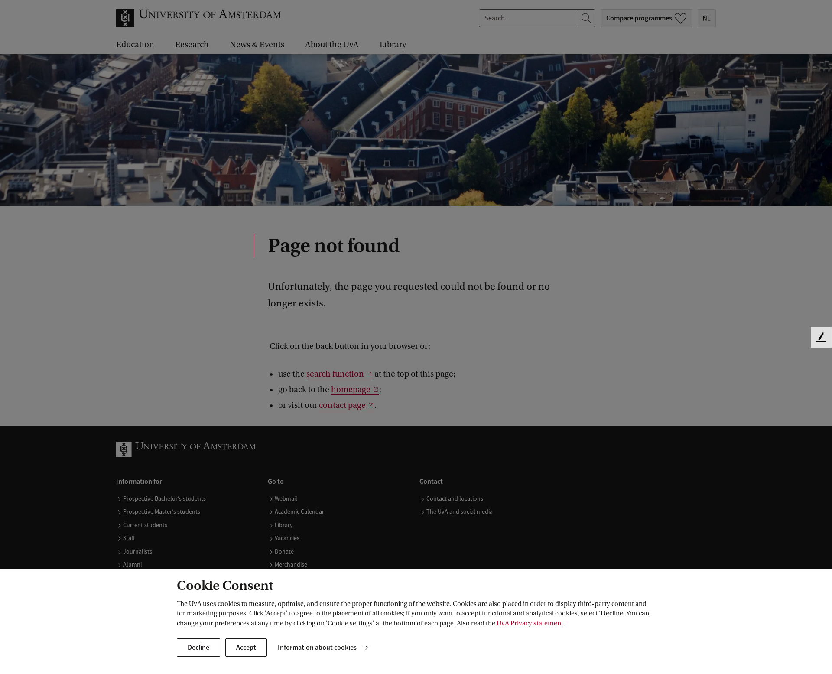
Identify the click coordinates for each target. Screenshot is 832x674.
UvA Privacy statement (530, 623)
